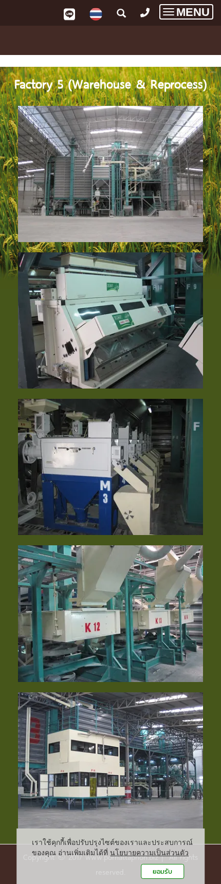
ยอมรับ (162, 871)
